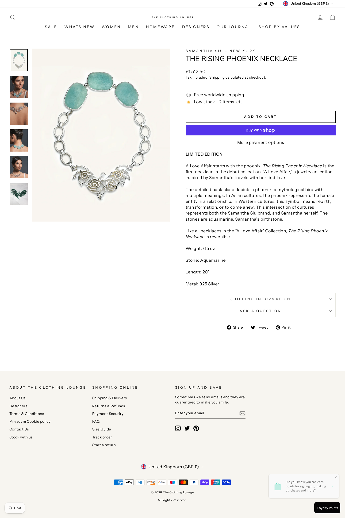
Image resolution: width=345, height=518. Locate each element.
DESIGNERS (196, 26)
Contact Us (19, 429)
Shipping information (260, 299)
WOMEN (111, 26)
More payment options (260, 142)
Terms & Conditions (26, 413)
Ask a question (260, 311)
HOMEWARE (160, 26)
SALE (51, 26)
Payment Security (107, 413)
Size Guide (101, 429)
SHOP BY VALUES (279, 26)
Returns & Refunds (108, 406)
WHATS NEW (79, 26)
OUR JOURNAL (234, 26)
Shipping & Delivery (109, 398)
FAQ (96, 421)
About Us (17, 398)
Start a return (104, 445)
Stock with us (21, 437)
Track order (102, 437)
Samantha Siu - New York (221, 51)
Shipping (217, 77)
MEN (133, 26)
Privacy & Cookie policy (29, 421)
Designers (18, 406)
